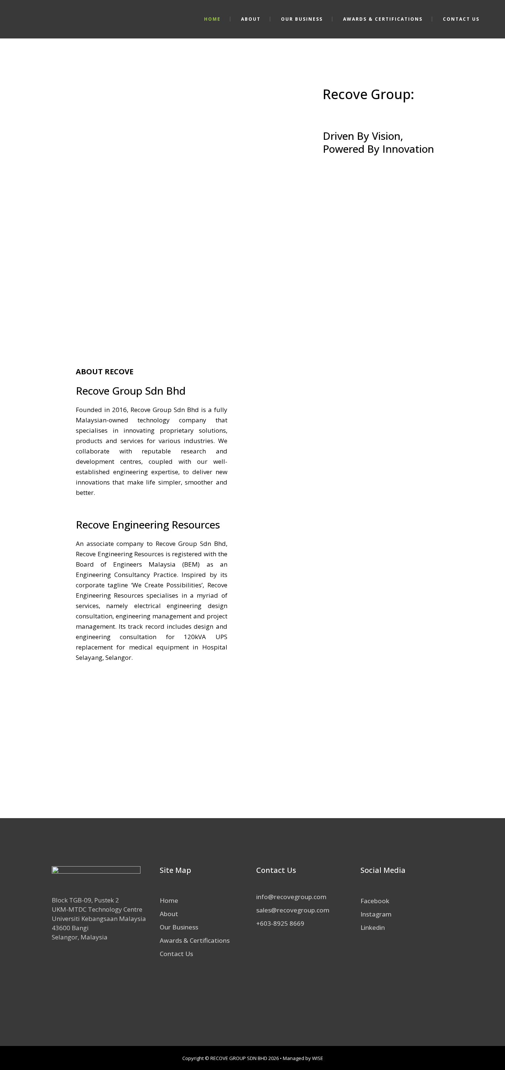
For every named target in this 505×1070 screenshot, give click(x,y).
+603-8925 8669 (280, 923)
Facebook (374, 901)
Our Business (179, 927)
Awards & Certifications (195, 940)
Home (169, 901)
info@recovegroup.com (291, 896)
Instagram (376, 914)
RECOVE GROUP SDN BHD (238, 1058)
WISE (317, 1058)
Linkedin (372, 927)
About (169, 914)
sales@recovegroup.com (292, 910)
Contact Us (176, 954)
